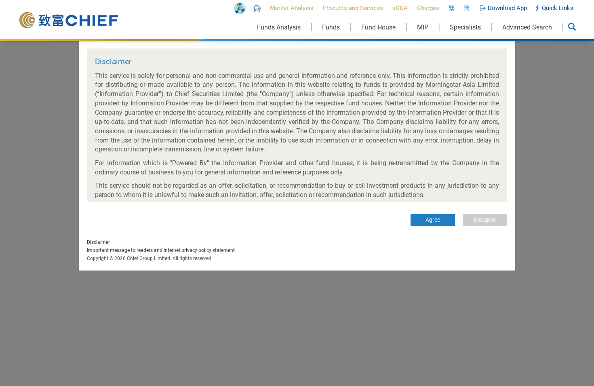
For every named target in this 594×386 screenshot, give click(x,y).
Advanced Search (527, 27)
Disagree (485, 219)
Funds (331, 27)
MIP (422, 27)
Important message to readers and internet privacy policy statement (161, 250)
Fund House (378, 27)
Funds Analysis (279, 27)
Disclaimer (98, 242)
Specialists (465, 27)
